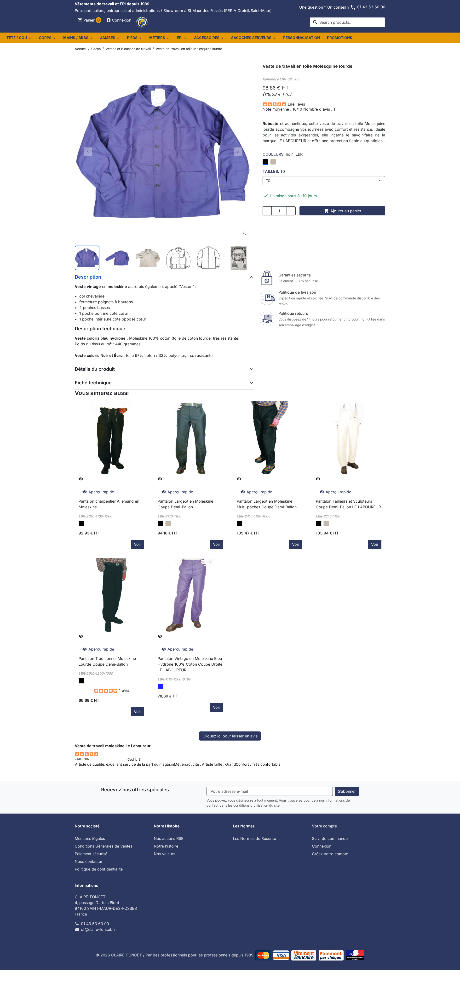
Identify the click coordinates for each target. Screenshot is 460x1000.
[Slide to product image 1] (87, 258)
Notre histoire (166, 846)
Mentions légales (90, 838)
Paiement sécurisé (91, 853)
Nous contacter (88, 861)
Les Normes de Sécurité (254, 838)
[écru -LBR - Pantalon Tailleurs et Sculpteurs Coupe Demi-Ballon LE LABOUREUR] (326, 523)
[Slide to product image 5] (208, 258)
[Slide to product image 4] (178, 258)
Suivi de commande (330, 838)
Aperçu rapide (98, 491)
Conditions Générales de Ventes (103, 846)
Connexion (321, 846)
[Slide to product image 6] (238, 258)
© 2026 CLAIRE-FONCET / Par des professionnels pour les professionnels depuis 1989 (175, 955)
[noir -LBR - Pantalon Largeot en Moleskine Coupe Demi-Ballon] (160, 523)
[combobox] (347, 22)
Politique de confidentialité (99, 869)
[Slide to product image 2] (117, 258)
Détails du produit (95, 369)
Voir (137, 544)
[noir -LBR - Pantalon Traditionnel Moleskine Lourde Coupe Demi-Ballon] (81, 681)
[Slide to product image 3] (147, 258)
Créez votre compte (330, 853)
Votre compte (324, 826)
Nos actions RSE (169, 838)
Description (88, 277)
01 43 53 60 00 (367, 7)
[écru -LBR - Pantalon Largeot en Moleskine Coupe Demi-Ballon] (168, 523)
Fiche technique (93, 383)
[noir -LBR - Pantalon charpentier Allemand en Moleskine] (81, 523)
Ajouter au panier (342, 210)
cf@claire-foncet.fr (98, 929)
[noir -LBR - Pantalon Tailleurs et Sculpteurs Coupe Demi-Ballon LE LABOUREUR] (319, 523)
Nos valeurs (164, 853)
